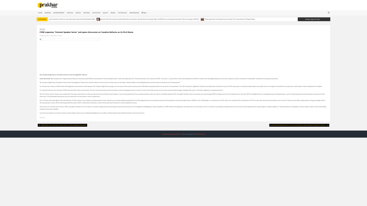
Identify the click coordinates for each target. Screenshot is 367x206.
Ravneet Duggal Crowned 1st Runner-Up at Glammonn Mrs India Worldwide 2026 (68, 19)
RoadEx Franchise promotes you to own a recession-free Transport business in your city (298, 125)
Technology (122, 13)
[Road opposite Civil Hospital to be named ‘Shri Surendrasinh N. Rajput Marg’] (202, 19)
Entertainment (58, 13)
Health (78, 13)
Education (96, 13)
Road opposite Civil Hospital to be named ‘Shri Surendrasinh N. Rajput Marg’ (230, 19)
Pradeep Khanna (44, 35)
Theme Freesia (200, 134)
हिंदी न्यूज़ (144, 13)
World (112, 13)
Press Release (134, 13)
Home (40, 13)
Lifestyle (70, 13)
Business (48, 13)
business (42, 117)
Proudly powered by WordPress (171, 134)
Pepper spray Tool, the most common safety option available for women (63, 125)
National (86, 13)
